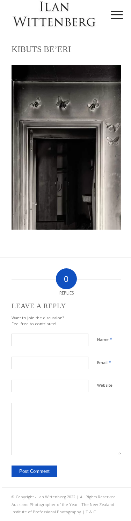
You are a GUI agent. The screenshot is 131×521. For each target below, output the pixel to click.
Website (104, 385)
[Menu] (111, 15)
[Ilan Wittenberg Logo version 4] (54, 14)
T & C (91, 511)
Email (104, 362)
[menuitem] (111, 15)
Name (104, 339)
